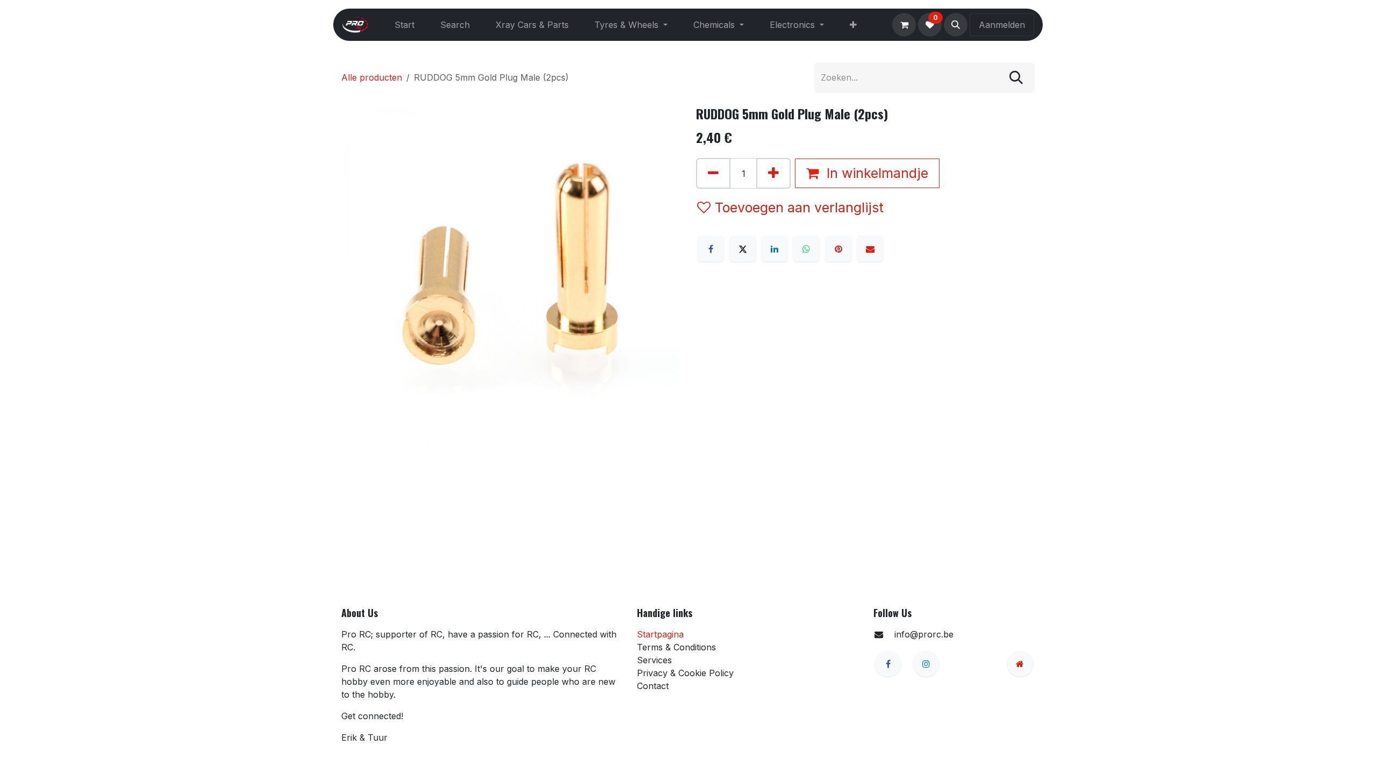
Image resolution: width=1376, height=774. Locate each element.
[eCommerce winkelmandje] (904, 25)
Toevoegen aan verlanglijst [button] (799, 207)
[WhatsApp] (806, 249)
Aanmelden (1002, 24)
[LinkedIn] (774, 249)
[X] (743, 249)
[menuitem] (404, 24)
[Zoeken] (1016, 77)
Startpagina (660, 634)
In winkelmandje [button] (875, 173)
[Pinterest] (838, 249)
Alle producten (371, 77)
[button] (956, 25)
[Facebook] (710, 249)
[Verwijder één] (713, 173)
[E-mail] (870, 249)
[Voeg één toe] (773, 173)
